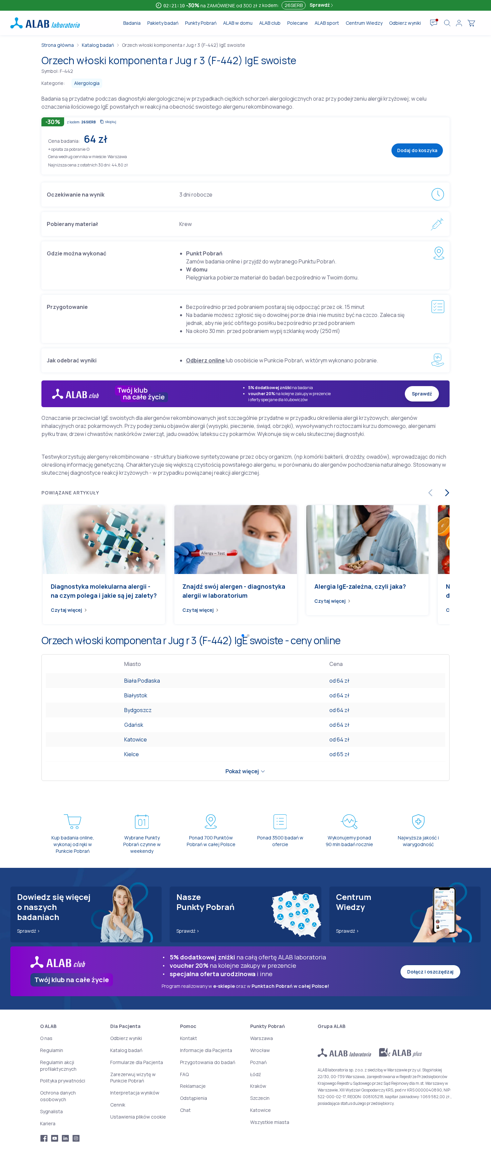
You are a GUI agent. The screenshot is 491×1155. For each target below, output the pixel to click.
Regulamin (51, 1050)
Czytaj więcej (66, 610)
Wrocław (260, 1050)
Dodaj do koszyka (417, 150)
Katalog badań (98, 45)
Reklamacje (193, 1086)
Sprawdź (320, 5)
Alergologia (87, 83)
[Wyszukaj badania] (447, 23)
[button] (88, 149)
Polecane (297, 23)
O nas (46, 1038)
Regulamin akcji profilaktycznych (58, 1065)
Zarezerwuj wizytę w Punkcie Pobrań (133, 1077)
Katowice (135, 739)
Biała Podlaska (142, 680)
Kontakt (188, 1038)
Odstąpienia (193, 1098)
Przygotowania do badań (207, 1062)
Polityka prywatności (62, 1080)
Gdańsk (133, 724)
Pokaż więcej (242, 771)
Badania (132, 23)
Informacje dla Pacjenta (206, 1050)
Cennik (117, 1105)
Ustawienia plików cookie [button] (138, 1117)
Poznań (258, 1062)
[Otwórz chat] (433, 23)
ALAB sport (327, 23)
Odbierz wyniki (405, 23)
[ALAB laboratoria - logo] (45, 22)
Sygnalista (51, 1111)
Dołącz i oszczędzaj (430, 971)
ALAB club (270, 23)
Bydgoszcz (138, 710)
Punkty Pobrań (200, 23)
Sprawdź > (28, 931)
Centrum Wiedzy (364, 23)
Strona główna (57, 45)
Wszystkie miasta (269, 1122)
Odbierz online (205, 360)
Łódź (255, 1074)
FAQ (184, 1074)
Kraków (258, 1086)
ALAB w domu (238, 23)
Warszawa (261, 1038)
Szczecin (260, 1098)
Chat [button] (185, 1110)
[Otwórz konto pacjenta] (459, 23)
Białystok (135, 695)
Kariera (47, 1123)
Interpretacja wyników (134, 1092)
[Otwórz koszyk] (471, 23)
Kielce (131, 754)
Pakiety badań (162, 23)
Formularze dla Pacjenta (136, 1062)
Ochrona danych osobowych (58, 1096)
